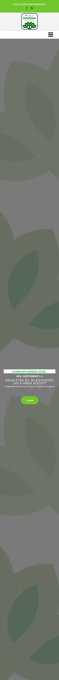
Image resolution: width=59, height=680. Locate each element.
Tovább (29, 400)
